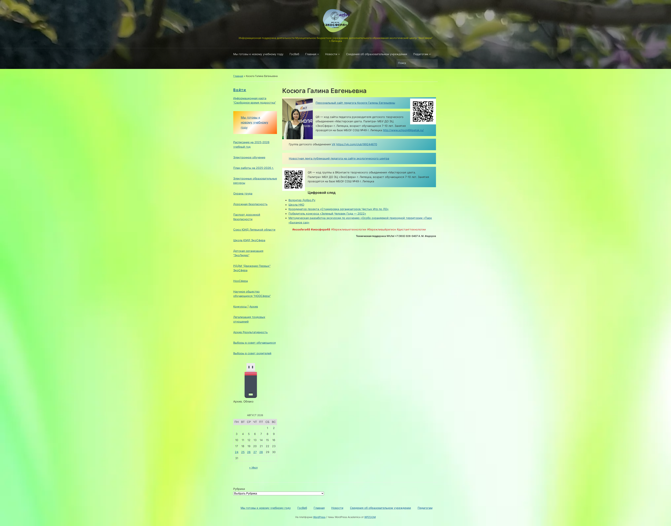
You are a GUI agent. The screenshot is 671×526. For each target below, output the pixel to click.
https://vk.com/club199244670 (356, 144)
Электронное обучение (249, 157)
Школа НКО (296, 204)
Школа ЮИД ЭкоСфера (249, 240)
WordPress (319, 517)
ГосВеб (294, 54)
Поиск (433, 63)
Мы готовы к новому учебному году (258, 54)
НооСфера (240, 281)
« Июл (253, 467)
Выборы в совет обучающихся (254, 342)
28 (261, 452)
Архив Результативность (250, 332)
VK (333, 144)
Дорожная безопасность (250, 204)
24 (236, 452)
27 (255, 452)
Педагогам (420, 54)
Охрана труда (242, 193)
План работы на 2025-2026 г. (253, 168)
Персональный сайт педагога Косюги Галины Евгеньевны (355, 103)
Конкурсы (240, 306)
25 (243, 452)
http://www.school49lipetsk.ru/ (403, 130)
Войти (239, 90)
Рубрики (239, 489)
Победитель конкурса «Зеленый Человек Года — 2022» (327, 213)
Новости (331, 54)
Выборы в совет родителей (252, 353)
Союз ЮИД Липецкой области (254, 229)
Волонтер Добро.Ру (301, 200)
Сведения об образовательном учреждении (376, 54)
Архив (253, 306)
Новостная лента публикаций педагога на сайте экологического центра (339, 158)
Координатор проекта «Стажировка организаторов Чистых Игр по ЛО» (338, 209)
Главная (310, 54)
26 (249, 452)
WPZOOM (370, 517)
